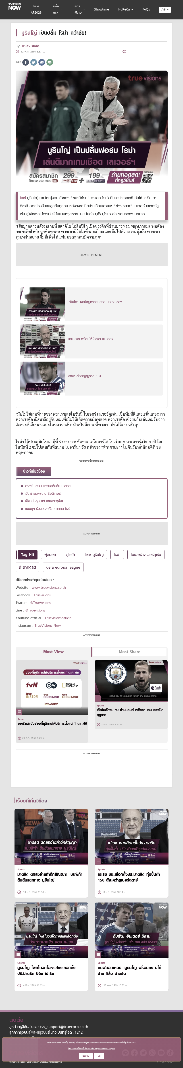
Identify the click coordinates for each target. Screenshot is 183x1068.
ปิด (99, 1056)
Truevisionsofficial (58, 618)
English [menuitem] (161, 25)
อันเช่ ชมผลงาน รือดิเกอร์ (43, 493)
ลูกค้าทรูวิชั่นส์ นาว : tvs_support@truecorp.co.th (48, 1027)
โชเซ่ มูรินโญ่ (94, 554)
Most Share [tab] (129, 652)
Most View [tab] (53, 652)
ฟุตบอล (50, 554)
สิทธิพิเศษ (78, 10)
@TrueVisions (40, 602)
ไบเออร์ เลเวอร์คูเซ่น (146, 554)
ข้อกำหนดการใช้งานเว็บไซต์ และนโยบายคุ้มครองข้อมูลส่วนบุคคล (91, 1048)
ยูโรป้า (70, 554)
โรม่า (117, 554)
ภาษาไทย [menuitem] (160, 18)
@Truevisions (35, 610)
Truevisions (42, 595)
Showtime (101, 9)
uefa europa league (63, 567)
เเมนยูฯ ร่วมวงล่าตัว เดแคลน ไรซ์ (47, 508)
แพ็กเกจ (56, 10)
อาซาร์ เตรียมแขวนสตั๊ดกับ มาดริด (48, 486)
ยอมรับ (86, 1056)
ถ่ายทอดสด (27, 567)
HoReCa (124, 9)
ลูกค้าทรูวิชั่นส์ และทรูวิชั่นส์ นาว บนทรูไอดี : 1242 (46, 1032)
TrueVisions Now (48, 625)
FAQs (146, 9)
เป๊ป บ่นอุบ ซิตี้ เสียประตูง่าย (44, 501)
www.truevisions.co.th (49, 587)
